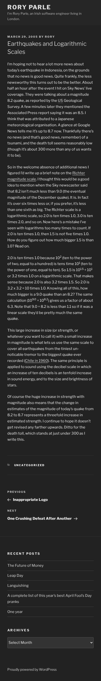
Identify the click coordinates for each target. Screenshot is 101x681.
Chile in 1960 (36, 360)
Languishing (18, 585)
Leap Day (15, 575)
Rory (50, 36)
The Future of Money (25, 565)
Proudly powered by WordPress (32, 669)
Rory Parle (29, 7)
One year (15, 612)
